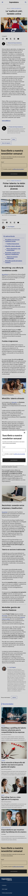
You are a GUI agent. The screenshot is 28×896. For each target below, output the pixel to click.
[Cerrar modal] (24, 432)
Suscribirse (14, 460)
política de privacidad (19, 454)
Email (4, 447)
